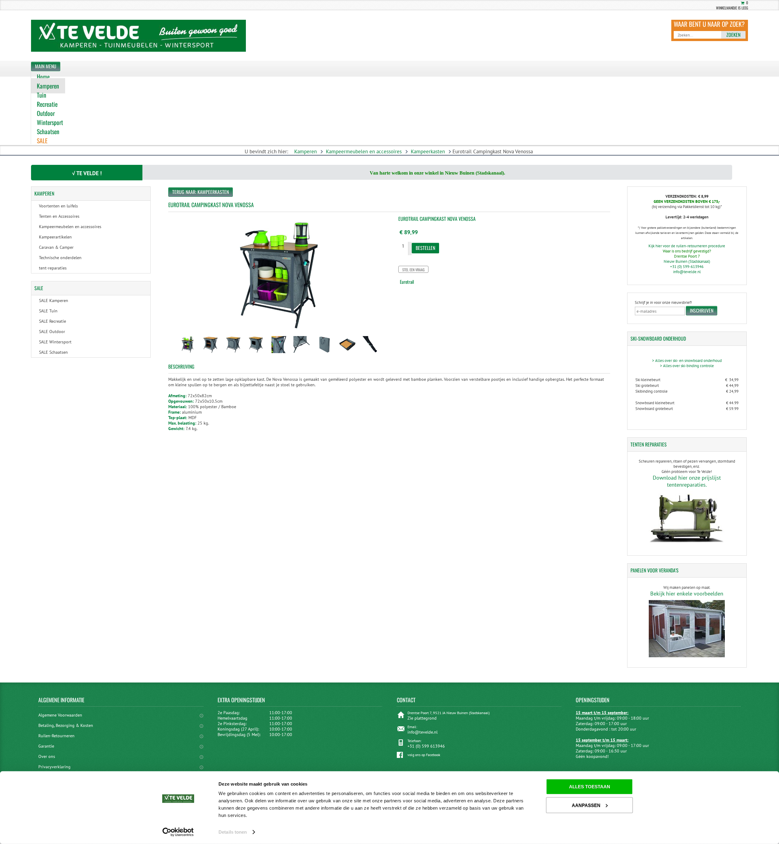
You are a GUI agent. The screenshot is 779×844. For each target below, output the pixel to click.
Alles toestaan (589, 786)
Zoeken (733, 34)
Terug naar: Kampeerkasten (200, 192)
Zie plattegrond (422, 718)
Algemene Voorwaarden (60, 715)
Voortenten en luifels (58, 206)
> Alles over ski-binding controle (687, 365)
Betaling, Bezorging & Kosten (65, 725)
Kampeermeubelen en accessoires (364, 151)
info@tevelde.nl (687, 271)
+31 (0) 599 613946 (426, 746)
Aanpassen (586, 805)
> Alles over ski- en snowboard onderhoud (687, 360)
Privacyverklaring (54, 766)
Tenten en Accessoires (59, 216)
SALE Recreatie (52, 321)
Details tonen (232, 832)
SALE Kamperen (53, 300)
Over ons (46, 756)
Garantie (46, 746)
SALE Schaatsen (53, 352)
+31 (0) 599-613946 (687, 266)
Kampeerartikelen (55, 237)
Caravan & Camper (56, 247)
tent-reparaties (53, 268)
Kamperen (305, 151)
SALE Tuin (48, 311)
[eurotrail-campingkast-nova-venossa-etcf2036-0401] (187, 354)
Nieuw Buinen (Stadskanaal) (687, 261)
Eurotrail (407, 281)
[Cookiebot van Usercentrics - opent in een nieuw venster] (178, 832)
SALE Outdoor (52, 331)
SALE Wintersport (55, 342)
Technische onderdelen (60, 257)
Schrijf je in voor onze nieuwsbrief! (663, 302)
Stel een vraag (413, 269)
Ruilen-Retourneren (56, 735)
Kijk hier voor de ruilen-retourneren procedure (686, 245)
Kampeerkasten (428, 151)
